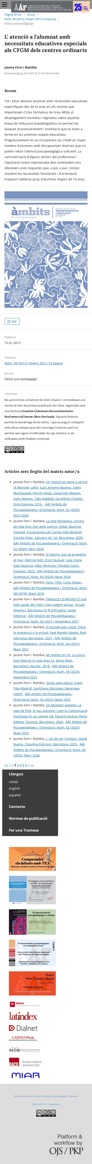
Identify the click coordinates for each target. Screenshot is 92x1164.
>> (32, 765)
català (13, 782)
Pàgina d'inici (13, 15)
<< (6, 765)
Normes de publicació (28, 818)
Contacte (17, 806)
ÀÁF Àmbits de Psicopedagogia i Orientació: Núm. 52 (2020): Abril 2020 (46, 509)
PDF (14, 321)
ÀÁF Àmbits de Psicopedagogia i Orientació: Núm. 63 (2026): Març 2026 (49, 749)
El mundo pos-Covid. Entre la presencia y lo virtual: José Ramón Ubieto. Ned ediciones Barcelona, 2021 (49, 632)
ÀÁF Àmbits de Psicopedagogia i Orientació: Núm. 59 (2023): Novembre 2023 (46, 671)
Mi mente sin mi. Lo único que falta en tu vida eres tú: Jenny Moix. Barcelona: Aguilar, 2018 (49, 660)
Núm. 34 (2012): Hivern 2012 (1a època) (30, 19)
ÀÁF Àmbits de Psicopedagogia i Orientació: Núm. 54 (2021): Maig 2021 (46, 643)
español (15, 795)
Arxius (31, 15)
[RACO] (26, 1065)
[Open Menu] (4, 4)
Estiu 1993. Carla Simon (64, 582)
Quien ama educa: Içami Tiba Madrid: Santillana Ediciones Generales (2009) (47, 688)
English (14, 788)
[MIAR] (25, 1078)
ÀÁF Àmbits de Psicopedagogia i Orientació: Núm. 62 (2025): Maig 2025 (50, 727)
